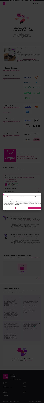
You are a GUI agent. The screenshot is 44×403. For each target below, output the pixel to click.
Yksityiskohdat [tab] (22, 196)
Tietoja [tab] (35, 196)
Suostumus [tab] (9, 196)
